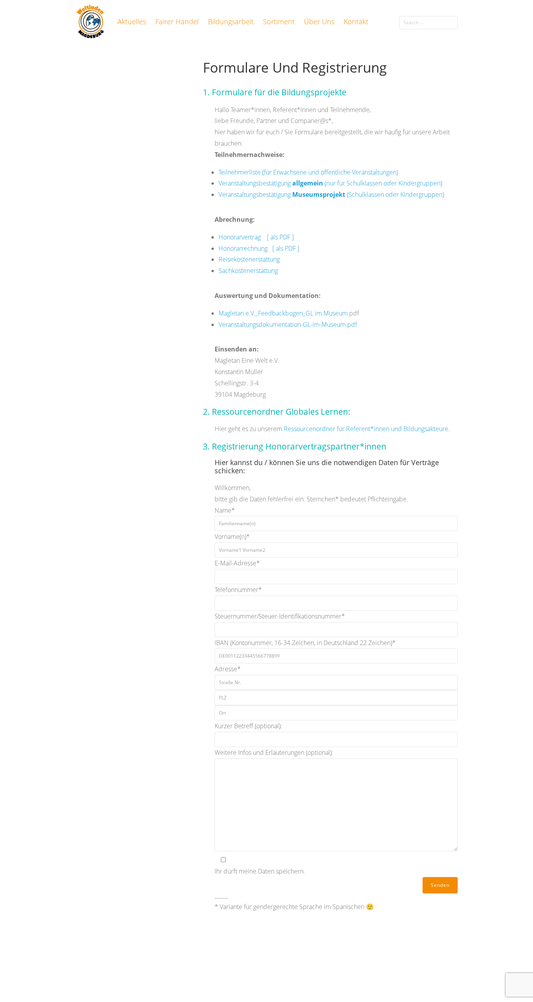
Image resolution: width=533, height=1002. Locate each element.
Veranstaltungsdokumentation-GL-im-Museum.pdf (288, 324)
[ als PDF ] (280, 237)
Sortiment (279, 21)
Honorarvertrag (243, 237)
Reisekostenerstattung (249, 259)
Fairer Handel (177, 21)
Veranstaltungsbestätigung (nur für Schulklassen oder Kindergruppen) (330, 183)
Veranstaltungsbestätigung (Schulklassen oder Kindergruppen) (331, 194)
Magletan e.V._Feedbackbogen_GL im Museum (283, 313)
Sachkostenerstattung (248, 270)
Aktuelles (131, 21)
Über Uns (319, 21)
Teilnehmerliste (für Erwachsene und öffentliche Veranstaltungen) (308, 172)
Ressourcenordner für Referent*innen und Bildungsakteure (366, 428)
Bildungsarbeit (231, 21)
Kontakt (356, 21)
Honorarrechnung (243, 248)
